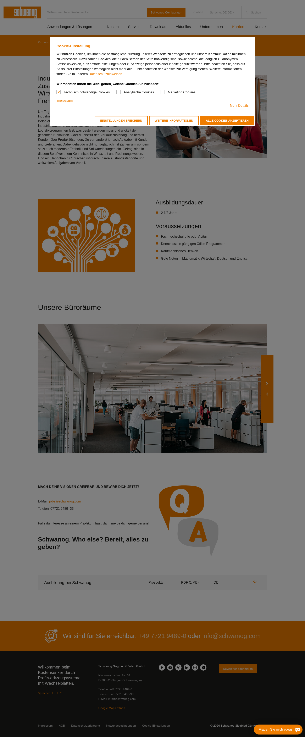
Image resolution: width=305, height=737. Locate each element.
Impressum (64, 100)
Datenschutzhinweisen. (106, 74)
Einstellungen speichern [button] (121, 120)
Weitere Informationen (174, 120)
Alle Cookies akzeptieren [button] (227, 120)
